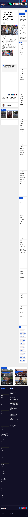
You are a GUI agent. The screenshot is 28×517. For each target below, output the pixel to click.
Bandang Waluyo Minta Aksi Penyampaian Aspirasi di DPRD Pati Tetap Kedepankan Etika (23, 29)
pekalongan (21, 350)
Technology (21, 312)
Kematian (21, 236)
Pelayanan (21, 275)
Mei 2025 (21, 73)
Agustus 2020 (22, 183)
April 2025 (21, 75)
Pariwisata (21, 271)
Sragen (21, 360)
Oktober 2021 (22, 156)
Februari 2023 (22, 125)
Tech (20, 310)
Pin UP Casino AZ (22, 290)
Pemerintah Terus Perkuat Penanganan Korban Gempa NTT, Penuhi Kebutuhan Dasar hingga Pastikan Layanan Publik (14, 392)
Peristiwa (2, 466)
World (1, 502)
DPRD (23, 336)
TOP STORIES (22, 316)
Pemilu (21, 353)
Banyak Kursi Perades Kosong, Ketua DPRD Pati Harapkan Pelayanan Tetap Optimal (6, 98)
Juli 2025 (21, 69)
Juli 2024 (21, 92)
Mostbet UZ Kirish (22, 254)
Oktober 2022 (22, 133)
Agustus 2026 (22, 44)
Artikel (24, 329)
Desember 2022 (22, 129)
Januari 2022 (22, 150)
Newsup (11, 513)
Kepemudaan (22, 238)
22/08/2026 (3, 375)
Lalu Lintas (21, 244)
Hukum (24, 340)
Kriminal (21, 242)
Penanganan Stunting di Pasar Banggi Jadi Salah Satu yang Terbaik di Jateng (13, 98)
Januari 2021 (22, 173)
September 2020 (22, 181)
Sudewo (24, 360)
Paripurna (21, 269)
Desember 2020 (22, 175)
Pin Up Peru (21, 292)
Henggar (21, 340)
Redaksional (26, 515)
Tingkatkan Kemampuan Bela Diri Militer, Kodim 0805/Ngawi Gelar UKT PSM (14, 418)
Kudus (21, 346)
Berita (21, 333)
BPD (23, 333)
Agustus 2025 (22, 67)
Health (21, 225)
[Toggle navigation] (13, 7)
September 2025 (22, 65)
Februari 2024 (22, 102)
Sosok (21, 306)
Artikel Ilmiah (21, 330)
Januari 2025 (22, 81)
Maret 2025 (21, 77)
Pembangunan (22, 277)
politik (1, 481)
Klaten (23, 343)
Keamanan (21, 234)
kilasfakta (9, 105)
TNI (20, 314)
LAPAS (23, 346)
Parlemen (21, 273)
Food (20, 223)
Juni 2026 (21, 48)
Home (26, 511)
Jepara (21, 343)
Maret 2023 (21, 123)
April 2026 (21, 52)
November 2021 (22, 154)
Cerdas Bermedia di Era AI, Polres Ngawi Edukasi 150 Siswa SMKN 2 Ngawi (13, 415)
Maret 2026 (21, 54)
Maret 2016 (21, 194)
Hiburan (21, 227)
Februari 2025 (22, 79)
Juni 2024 (21, 94)
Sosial (21, 304)
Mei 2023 (21, 119)
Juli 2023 (21, 115)
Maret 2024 (21, 100)
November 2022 (22, 131)
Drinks (21, 213)
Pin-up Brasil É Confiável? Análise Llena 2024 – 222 (22, 298)
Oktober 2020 (22, 179)
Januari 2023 (22, 127)
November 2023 (22, 108)
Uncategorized (22, 318)
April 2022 (21, 144)
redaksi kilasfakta (8, 375)
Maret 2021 (21, 169)
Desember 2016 (22, 192)
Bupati (25, 333)
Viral (1, 499)
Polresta (21, 357)
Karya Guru (2, 420)
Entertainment (22, 219)
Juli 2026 (21, 46)
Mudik (21, 256)
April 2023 (21, 121)
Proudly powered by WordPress (4, 513)
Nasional (21, 347)
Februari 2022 (22, 148)
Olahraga (21, 265)
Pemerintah (21, 279)
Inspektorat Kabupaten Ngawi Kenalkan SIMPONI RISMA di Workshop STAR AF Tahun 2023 (21, 513)
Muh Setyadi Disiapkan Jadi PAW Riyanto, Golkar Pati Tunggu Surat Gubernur (14, 412)
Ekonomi (21, 217)
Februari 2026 (22, 56)
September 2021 (22, 158)
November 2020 (22, 177)
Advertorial (21, 200)
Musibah (2, 443)
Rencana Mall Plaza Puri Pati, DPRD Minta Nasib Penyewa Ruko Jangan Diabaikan (20, 382)
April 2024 (21, 98)
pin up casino (2, 471)
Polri (20, 302)
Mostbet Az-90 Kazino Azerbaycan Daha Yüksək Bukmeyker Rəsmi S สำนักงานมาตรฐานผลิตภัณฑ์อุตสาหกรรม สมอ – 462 (4, 434)
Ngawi (24, 347)
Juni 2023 (21, 117)
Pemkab (24, 353)
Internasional (2, 418)
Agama (21, 202)
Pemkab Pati (21, 354)
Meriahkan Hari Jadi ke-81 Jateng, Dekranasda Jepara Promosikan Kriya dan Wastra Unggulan (23, 24)
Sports (21, 308)
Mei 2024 (21, 96)
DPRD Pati (21, 337)
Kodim (21, 344)
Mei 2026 (21, 50)
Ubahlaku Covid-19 (22, 361)
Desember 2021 (22, 152)
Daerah (21, 211)
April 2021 (21, 167)
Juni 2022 (21, 140)
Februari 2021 (22, 171)
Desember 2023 (22, 106)
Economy (21, 215)
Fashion (21, 221)
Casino (21, 209)
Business (2, 397)
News (21, 263)
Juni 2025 (21, 71)
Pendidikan (21, 281)
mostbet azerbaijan (22, 252)
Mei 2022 (21, 142)
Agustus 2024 (22, 90)
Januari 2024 (22, 104)
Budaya (2, 395)
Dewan (21, 336)
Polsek (24, 357)
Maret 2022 (21, 146)
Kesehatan (21, 240)
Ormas (21, 267)
